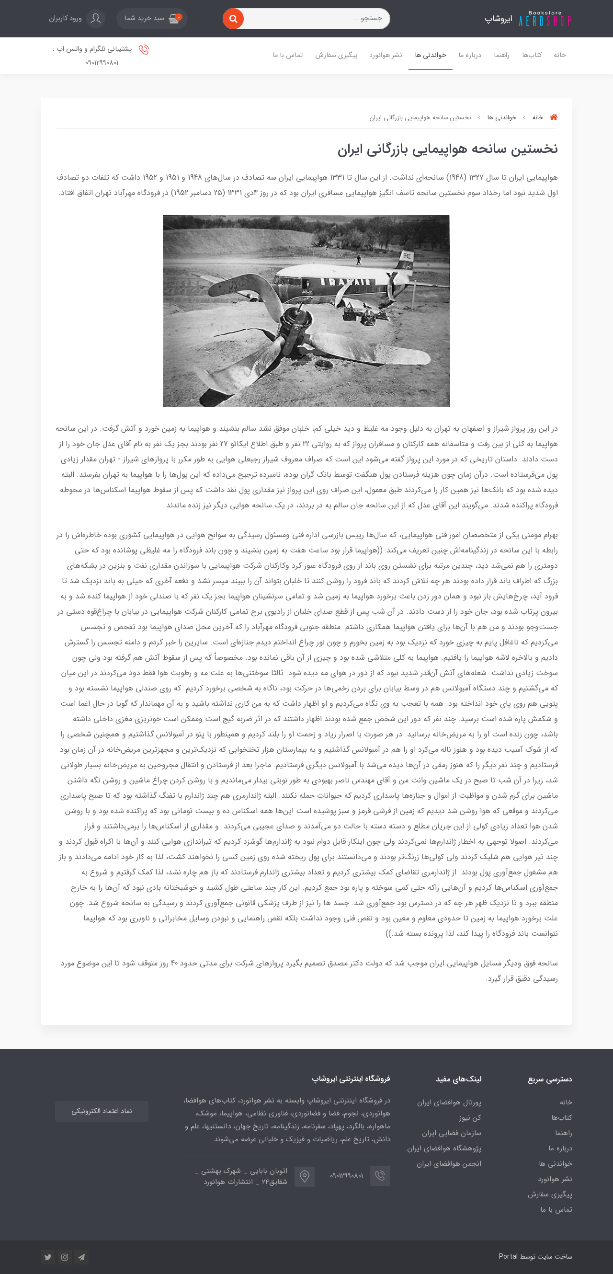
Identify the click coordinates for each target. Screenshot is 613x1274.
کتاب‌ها (532, 55)
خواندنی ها (430, 55)
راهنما (502, 55)
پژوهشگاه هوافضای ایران (444, 1148)
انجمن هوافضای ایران (449, 1164)
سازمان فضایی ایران (451, 1133)
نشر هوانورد (385, 55)
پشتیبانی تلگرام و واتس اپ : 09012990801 (93, 56)
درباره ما (469, 55)
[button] (152, 18)
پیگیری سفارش (336, 55)
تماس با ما (287, 55)
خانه (560, 55)
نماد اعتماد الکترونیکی (101, 1111)
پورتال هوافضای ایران (449, 1102)
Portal (508, 1256)
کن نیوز (470, 1118)
